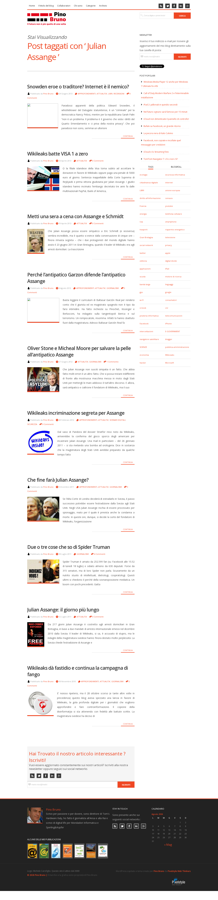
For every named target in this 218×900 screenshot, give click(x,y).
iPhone (168, 323)
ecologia (143, 174)
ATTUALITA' (102, 93)
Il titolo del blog (46, 5)
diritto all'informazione (150, 198)
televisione (170, 237)
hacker (143, 362)
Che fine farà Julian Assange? (58, 480)
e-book (143, 308)
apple (167, 253)
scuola (142, 276)
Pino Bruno (48, 93)
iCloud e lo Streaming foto (156, 151)
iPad (167, 268)
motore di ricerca (173, 276)
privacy (168, 245)
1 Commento (113, 361)
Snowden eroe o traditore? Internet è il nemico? (78, 86)
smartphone (170, 221)
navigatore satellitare (149, 339)
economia (144, 355)
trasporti (143, 229)
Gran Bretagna (146, 237)
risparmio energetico (175, 229)
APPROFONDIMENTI (87, 93)
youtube (169, 206)
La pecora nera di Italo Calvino (158, 133)
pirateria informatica (149, 315)
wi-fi (141, 300)
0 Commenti (98, 160)
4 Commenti (99, 554)
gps (141, 292)
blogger (168, 339)
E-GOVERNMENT (172, 331)
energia (143, 214)
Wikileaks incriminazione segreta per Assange (75, 413)
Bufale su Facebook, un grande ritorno (162, 126)
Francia (143, 206)
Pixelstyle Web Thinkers (179, 871)
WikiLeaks (169, 355)
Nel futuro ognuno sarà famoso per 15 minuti (165, 111)
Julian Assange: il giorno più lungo (63, 609)
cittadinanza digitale (149, 182)
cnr (166, 308)
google (168, 292)
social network (146, 245)
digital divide (171, 261)
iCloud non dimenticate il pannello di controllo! (166, 119)
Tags (150, 166)
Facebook (144, 323)
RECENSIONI (119, 93)
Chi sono (78, 5)
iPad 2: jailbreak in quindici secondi (160, 104)
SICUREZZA (32, 424)
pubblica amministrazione (177, 347)
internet (169, 182)
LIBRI (142, 190)
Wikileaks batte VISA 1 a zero (57, 153)
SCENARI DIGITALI (118, 420)
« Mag (168, 845)
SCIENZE (143, 347)
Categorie (91, 5)
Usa (141, 221)
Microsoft (169, 362)
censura (169, 198)
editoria (143, 261)
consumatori (171, 300)
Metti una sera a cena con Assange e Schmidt (75, 216)
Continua (128, 136)
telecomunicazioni (173, 315)
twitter (143, 253)
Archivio (103, 5)
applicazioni (145, 268)
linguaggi (169, 284)
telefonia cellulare (173, 214)
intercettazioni (146, 331)
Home (32, 5)
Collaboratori (63, 5)
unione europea (172, 190)
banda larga (145, 284)
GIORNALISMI (113, 288)
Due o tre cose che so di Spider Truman (68, 547)
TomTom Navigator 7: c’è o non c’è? (161, 159)
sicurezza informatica (175, 174)
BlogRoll (176, 166)
